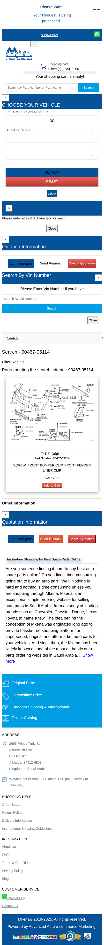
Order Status (11, 804)
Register (53, 44)
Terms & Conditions (16, 863)
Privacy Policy (12, 871)
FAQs (6, 855)
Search (88, 87)
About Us (9, 847)
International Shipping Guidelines (27, 828)
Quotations (49, 35)
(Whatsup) (16, 898)
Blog (5, 879)
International (58, 707)
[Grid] (98, 9)
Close (52, 194)
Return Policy (12, 812)
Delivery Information (17, 820)
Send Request (50, 263)
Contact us (10, 906)
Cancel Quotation (82, 263)
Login (68, 44)
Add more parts (21, 263)
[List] (94, 9)
